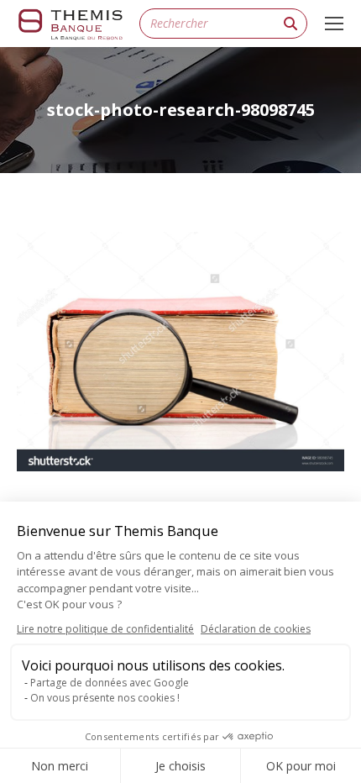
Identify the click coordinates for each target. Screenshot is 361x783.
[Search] (290, 23)
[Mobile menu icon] (334, 23)
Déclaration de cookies (256, 629)
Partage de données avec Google (109, 682)
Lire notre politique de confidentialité (105, 629)
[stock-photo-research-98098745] (180, 351)
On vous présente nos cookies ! (105, 698)
